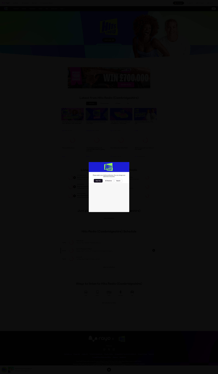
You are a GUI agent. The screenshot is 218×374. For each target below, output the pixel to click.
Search (118, 181)
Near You (98, 181)
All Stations (108, 181)
